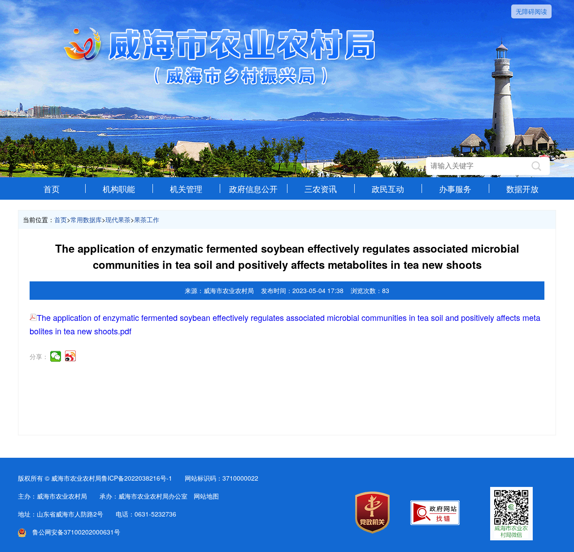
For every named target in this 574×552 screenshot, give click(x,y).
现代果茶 (117, 219)
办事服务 (455, 188)
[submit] (536, 166)
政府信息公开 (253, 188)
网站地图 (206, 495)
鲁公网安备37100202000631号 (73, 531)
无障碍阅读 (531, 11)
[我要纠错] (435, 522)
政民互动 (388, 188)
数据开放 (522, 188)
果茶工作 (146, 219)
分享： (39, 356)
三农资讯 (320, 188)
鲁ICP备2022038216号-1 (136, 477)
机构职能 (119, 188)
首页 (51, 188)
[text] (479, 166)
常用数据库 (86, 219)
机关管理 (186, 188)
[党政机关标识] (372, 530)
